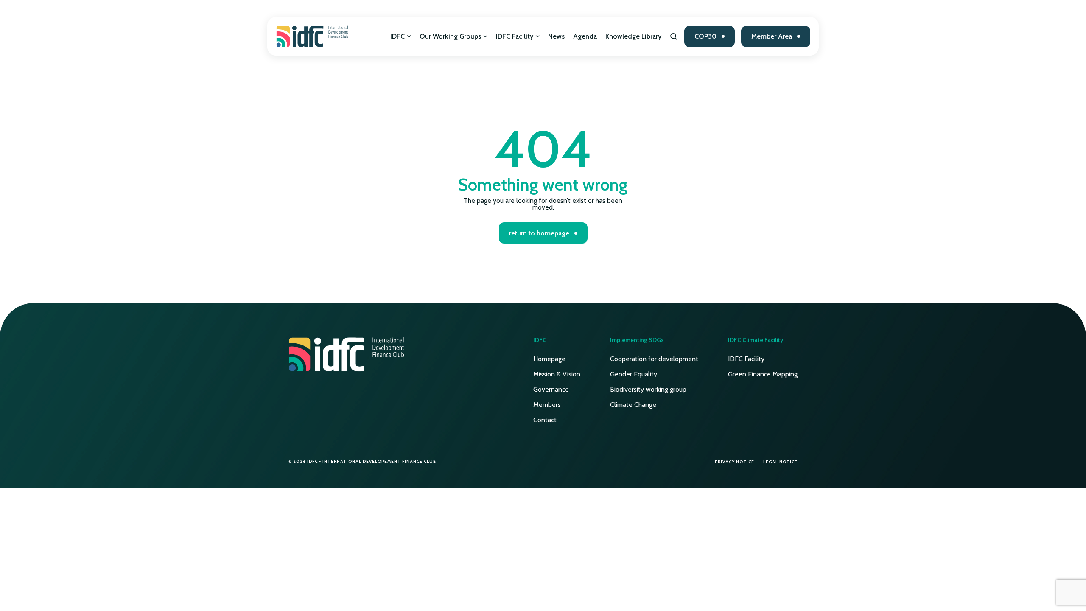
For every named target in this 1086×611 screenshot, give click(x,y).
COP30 (705, 36)
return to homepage (539, 233)
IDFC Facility (514, 36)
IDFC (397, 36)
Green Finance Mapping (763, 374)
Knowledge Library (633, 36)
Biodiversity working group (648, 389)
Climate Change (633, 405)
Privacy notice (734, 462)
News (556, 36)
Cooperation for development (654, 359)
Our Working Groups (450, 36)
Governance (551, 389)
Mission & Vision (556, 374)
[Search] (673, 36)
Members (547, 405)
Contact (545, 420)
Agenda (585, 36)
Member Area (771, 36)
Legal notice (780, 462)
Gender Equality (633, 374)
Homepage (549, 359)
